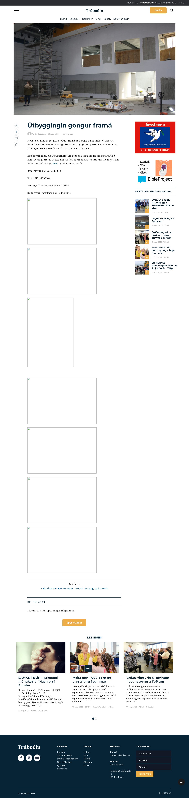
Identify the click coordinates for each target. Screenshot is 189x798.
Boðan (107, 19)
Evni (85, 755)
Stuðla (158, 10)
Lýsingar (61, 765)
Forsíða (61, 752)
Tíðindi (63, 19)
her (55, 163)
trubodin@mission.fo (120, 755)
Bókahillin (87, 19)
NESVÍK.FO (160, 3)
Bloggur (74, 19)
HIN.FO (181, 3)
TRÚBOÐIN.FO (147, 3)
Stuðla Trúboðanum (67, 758)
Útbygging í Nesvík (96, 588)
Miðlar (86, 765)
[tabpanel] (40, 678)
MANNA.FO (171, 3)
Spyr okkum (74, 622)
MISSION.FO (132, 3)
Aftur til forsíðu (39, 10)
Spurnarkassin (121, 19)
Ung (98, 19)
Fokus (86, 752)
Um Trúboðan (64, 762)
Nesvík (79, 588)
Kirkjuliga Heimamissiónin (57, 588)
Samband (62, 768)
